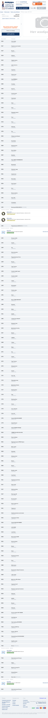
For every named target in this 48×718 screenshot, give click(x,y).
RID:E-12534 (9, 211)
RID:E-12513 (9, 218)
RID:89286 (9, 681)
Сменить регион (19, 4)
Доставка (14, 700)
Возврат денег (4, 709)
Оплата (14, 701)
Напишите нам (43, 698)
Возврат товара (5, 707)
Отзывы (38, 4)
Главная (1, 11)
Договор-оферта (26, 701)
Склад (24, 705)
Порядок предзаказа (6, 706)
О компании (25, 700)
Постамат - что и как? (6, 704)
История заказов (16, 705)
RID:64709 (9, 230)
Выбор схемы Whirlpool (15, 11)
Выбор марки (6, 11)
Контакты (44, 4)
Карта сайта (25, 706)
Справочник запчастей (6, 700)
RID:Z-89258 (9, 650)
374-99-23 (42, 1)
